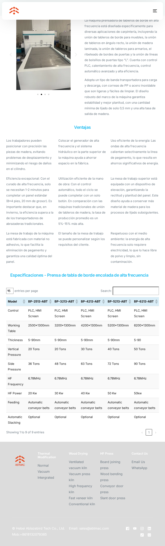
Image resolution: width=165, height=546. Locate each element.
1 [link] (149, 432)
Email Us (138, 462)
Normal (43, 465)
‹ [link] (142, 432)
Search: (106, 291)
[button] (10, 54)
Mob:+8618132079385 (29, 534)
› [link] (155, 432)
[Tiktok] (142, 535)
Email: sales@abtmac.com (89, 528)
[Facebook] (127, 528)
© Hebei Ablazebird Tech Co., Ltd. (38, 528)
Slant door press (112, 498)
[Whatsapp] (149, 535)
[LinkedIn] (149, 528)
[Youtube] (134, 528)
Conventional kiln (82, 504)
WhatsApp (139, 468)
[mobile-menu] (151, 11)
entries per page (26, 291)
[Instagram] (142, 528)
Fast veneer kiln (81, 498)
